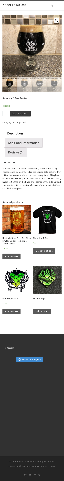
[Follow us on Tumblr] (39, 474)
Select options (44, 250)
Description (15, 133)
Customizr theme (47, 466)
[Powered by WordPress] (20, 466)
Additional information (23, 143)
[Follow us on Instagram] (25, 474)
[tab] (15, 133)
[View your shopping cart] (52, 5)
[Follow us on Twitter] (30, 474)
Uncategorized (19, 122)
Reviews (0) (15, 152)
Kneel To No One (25, 461)
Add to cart (20, 113)
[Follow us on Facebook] (35, 474)
